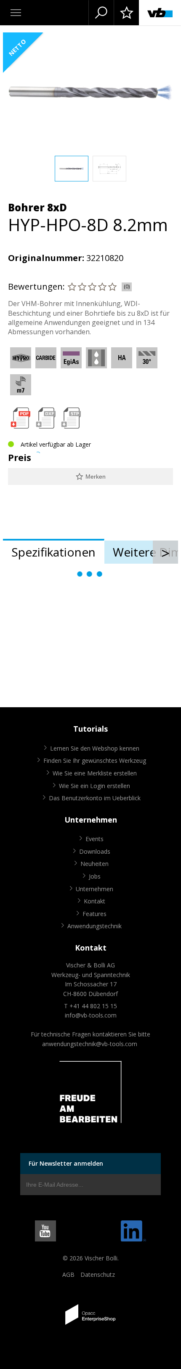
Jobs (95, 876)
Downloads (94, 851)
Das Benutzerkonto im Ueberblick (95, 798)
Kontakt (94, 901)
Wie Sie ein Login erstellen (94, 786)
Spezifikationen (53, 552)
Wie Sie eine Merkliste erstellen (95, 773)
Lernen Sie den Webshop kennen (94, 748)
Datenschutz (97, 1274)
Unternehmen (94, 889)
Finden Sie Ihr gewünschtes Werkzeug (94, 760)
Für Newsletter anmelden (66, 1163)
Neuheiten (94, 864)
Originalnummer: (46, 258)
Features (94, 914)
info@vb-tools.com (91, 1015)
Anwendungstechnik (94, 926)
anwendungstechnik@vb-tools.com (89, 1044)
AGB (68, 1274)
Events (94, 839)
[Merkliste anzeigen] (126, 12)
